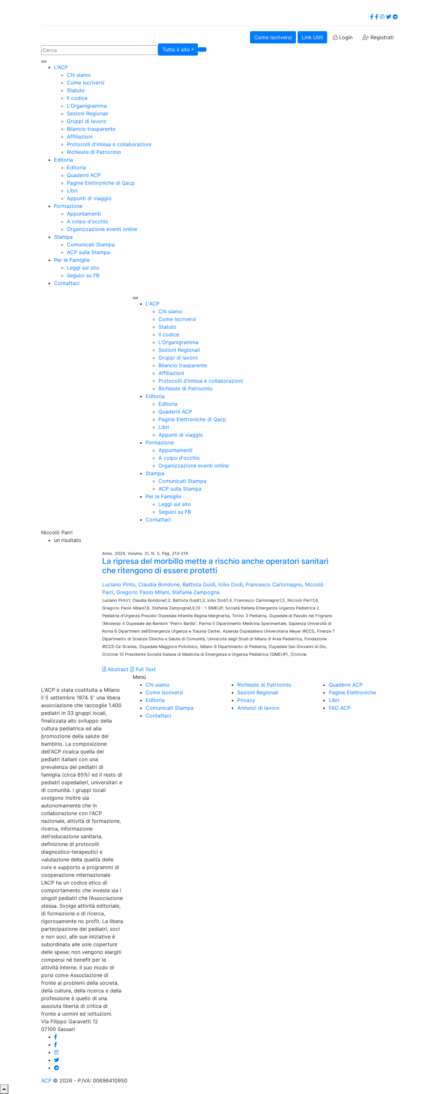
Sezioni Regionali (87, 113)
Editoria (63, 159)
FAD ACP (340, 708)
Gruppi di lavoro (86, 121)
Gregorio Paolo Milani (142, 592)
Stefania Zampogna (196, 592)
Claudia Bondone (159, 584)
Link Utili (312, 37)
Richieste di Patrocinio (94, 152)
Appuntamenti (84, 213)
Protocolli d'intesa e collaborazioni (109, 144)
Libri (72, 190)
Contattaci (67, 283)
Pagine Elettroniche (352, 692)
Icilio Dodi (230, 584)
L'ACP (61, 67)
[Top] (4, 1089)
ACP (46, 1080)
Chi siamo (79, 75)
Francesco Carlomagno (274, 584)
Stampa (63, 237)
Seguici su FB (83, 275)
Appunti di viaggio (89, 198)
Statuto (76, 90)
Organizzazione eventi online (102, 229)
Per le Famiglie (72, 260)
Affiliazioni (80, 136)
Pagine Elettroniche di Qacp (101, 183)
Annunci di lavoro (258, 708)
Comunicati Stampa (91, 244)
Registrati (381, 37)
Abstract (117, 669)
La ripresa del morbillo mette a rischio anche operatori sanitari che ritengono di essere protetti (215, 565)
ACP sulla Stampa (88, 252)
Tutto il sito (176, 49)
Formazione (68, 206)
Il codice (77, 98)
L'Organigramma (87, 105)
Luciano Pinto (118, 584)
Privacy (246, 700)
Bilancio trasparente (91, 129)
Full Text (145, 669)
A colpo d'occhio (87, 221)
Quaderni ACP (84, 175)
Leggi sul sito (83, 267)
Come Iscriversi (273, 37)
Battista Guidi (199, 584)
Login (345, 37)
